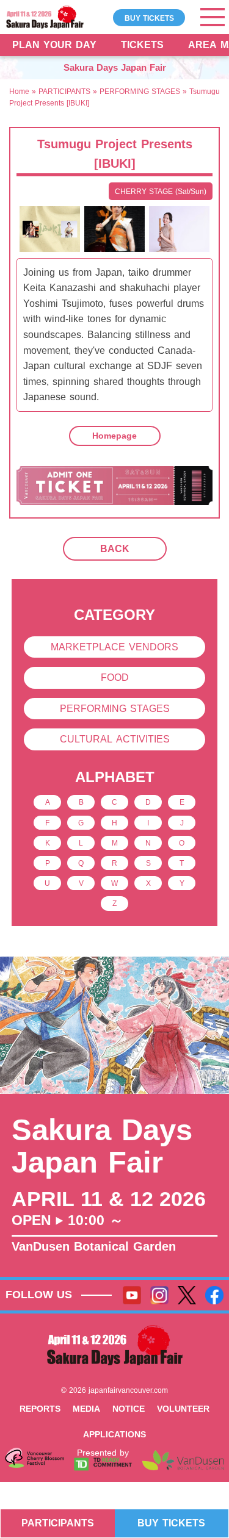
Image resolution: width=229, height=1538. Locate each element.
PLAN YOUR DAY (54, 44)
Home (19, 91)
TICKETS (142, 44)
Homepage (114, 435)
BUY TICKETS (149, 17)
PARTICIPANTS (64, 91)
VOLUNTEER (183, 1408)
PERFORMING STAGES (140, 91)
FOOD (115, 677)
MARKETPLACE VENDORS (114, 647)
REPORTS (40, 1408)
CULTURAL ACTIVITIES (115, 739)
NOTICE (128, 1408)
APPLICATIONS (114, 1434)
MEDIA (86, 1408)
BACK (114, 548)
